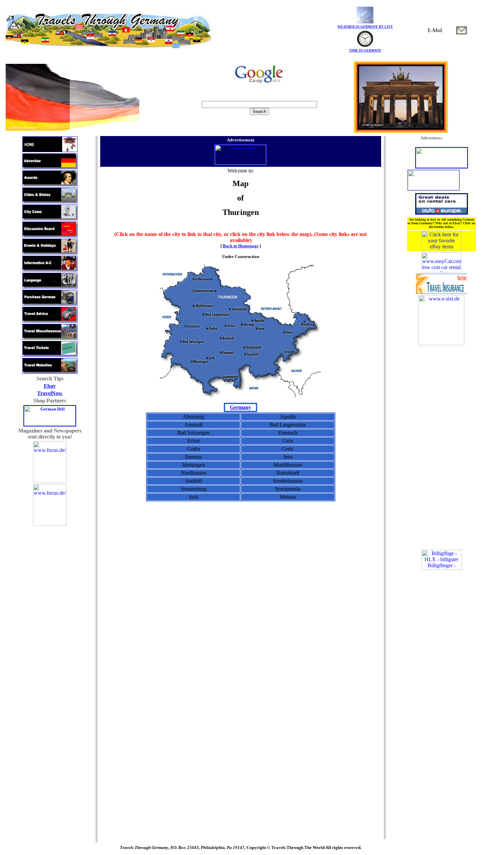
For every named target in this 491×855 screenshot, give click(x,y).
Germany (240, 407)
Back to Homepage (241, 245)
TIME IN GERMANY (365, 50)
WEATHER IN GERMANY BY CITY (365, 26)
